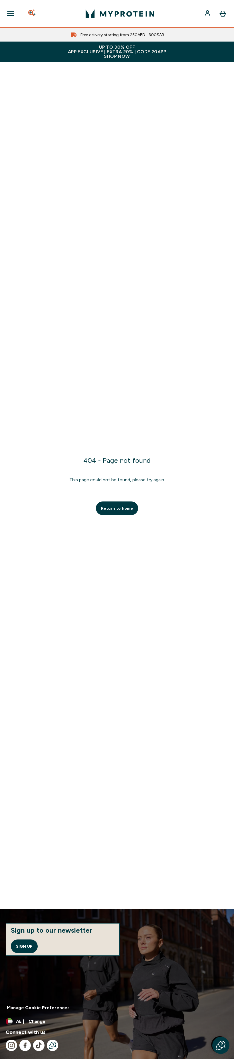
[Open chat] (52, 1045)
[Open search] (32, 13)
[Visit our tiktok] (39, 1045)
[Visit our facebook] (25, 1045)
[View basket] (223, 13)
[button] (221, 1045)
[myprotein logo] (120, 13)
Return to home (117, 508)
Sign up (24, 946)
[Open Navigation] (10, 13)
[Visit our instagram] (11, 1045)
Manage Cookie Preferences (38, 1007)
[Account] (208, 14)
